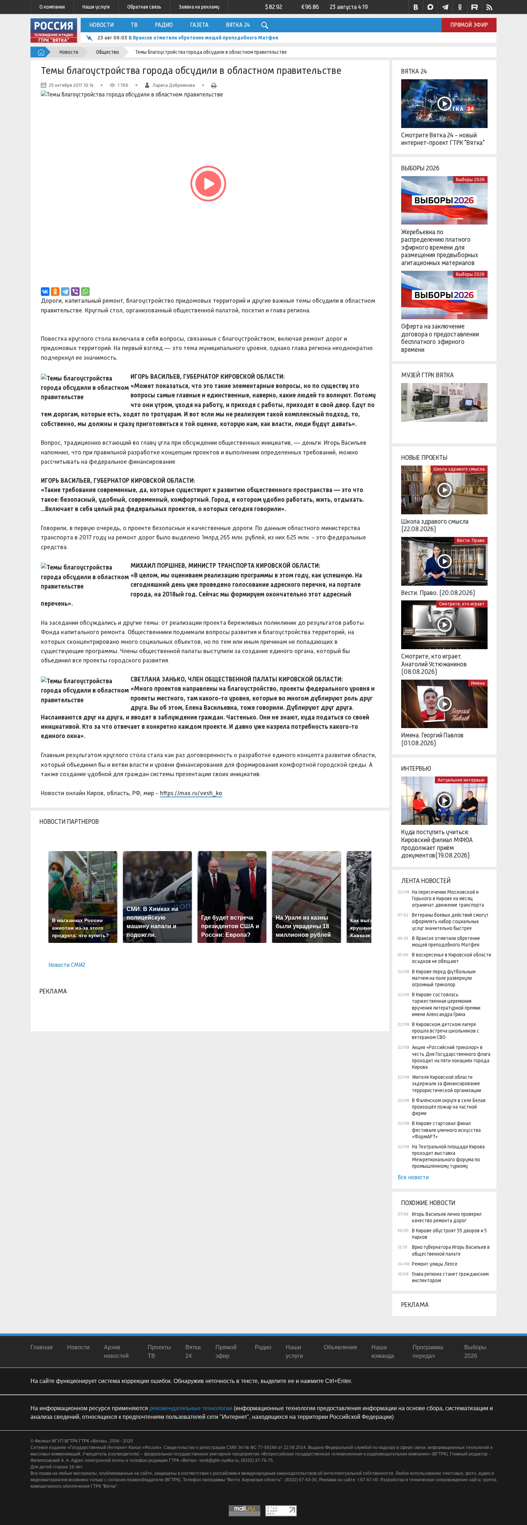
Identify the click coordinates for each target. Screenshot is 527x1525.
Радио (164, 25)
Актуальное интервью (461, 780)
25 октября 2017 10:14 (71, 85)
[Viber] (75, 291)
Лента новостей (425, 880)
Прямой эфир (469, 25)
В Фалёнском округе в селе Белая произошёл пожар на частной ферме (448, 1106)
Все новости (413, 1177)
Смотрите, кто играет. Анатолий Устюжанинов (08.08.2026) (433, 664)
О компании (52, 7)
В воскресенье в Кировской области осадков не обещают (451, 958)
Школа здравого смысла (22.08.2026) (435, 525)
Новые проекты (424, 457)
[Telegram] (65, 291)
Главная (41, 1347)
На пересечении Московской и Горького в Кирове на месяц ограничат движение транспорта (448, 898)
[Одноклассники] (55, 291)
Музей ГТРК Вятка (427, 375)
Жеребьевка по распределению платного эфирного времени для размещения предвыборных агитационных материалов (439, 247)
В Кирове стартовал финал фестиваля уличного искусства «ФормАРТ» (446, 1129)
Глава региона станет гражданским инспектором (450, 1277)
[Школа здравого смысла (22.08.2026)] (444, 490)
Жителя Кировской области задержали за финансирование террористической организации (446, 1083)
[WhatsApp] (85, 291)
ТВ (134, 25)
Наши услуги (96, 7)
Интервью (416, 768)
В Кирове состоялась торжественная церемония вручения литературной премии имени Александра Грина (446, 1004)
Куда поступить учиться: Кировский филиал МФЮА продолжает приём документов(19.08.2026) (437, 843)
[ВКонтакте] (45, 291)
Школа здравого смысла (459, 469)
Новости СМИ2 (66, 965)
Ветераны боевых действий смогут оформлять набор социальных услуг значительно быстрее (450, 921)
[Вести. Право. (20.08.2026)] (444, 561)
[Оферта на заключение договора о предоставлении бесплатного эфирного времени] (444, 295)
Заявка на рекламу (199, 7)
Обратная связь (144, 7)
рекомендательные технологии (190, 1408)
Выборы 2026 (420, 168)
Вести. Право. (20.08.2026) (438, 592)
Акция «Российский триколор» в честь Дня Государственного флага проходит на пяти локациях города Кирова (451, 1057)
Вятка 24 (238, 25)
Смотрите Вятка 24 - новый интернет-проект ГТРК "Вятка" (443, 139)
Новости (101, 25)
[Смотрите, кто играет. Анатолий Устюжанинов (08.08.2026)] (444, 624)
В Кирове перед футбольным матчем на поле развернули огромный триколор (443, 978)
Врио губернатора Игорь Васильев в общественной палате (451, 1250)
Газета (199, 25)
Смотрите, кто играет (462, 603)
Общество (107, 52)
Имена (478, 683)
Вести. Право (471, 540)
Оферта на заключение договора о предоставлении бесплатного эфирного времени (440, 338)
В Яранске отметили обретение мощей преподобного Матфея (203, 38)
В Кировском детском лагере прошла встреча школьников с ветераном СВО (445, 1030)
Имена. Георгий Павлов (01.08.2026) (432, 739)
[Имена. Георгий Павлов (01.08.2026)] (444, 704)
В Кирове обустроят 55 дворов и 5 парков (449, 1234)
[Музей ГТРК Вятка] (444, 407)
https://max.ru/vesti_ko (191, 793)
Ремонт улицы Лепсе (434, 1264)
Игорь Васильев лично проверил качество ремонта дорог (446, 1217)
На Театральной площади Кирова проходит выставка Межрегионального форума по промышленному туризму (448, 1156)
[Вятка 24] (444, 103)
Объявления (340, 1347)
